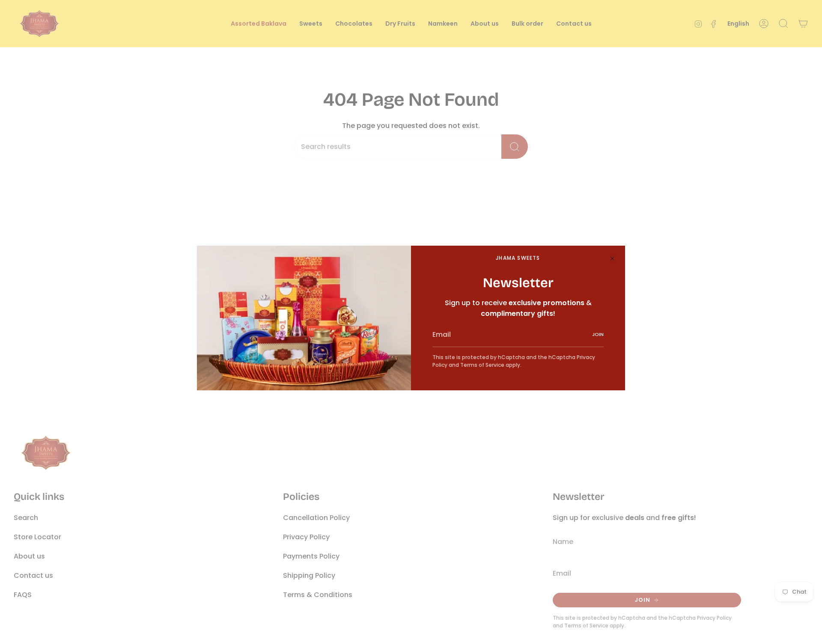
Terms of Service (482, 365)
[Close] (612, 258)
